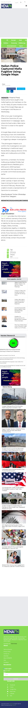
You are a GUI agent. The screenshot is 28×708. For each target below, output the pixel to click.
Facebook (12, 685)
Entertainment (9, 46)
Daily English (8, 668)
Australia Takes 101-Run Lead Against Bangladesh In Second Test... (12, 547)
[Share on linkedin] (11, 91)
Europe (13, 40)
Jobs (5, 660)
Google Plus (13, 689)
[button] (20, 2)
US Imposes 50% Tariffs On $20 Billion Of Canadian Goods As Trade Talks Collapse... (13, 489)
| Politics (5, 43)
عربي (16, 2)
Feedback (6, 662)
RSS (11, 695)
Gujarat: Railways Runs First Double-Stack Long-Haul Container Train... (12, 407)
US (5, 40)
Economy (14, 43)
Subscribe (15, 678)
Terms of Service (8, 649)
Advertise (6, 656)
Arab (20, 40)
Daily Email (12, 691)
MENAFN (5, 97)
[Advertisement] (14, 23)
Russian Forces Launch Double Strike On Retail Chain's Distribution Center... (13, 449)
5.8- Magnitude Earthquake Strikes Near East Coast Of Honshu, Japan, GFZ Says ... (13, 526)
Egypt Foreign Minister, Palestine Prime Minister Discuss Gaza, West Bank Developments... (13, 430)
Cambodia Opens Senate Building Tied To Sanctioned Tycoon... (13, 470)
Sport (20, 46)
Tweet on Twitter (21, 88)
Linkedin (12, 693)
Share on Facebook (11, 88)
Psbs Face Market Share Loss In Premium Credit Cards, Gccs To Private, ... (21, 326)
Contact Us (6, 653)
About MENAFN (8, 658)
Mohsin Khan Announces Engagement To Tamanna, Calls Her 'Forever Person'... (13, 565)
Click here (14, 643)
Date (3, 84)
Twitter (11, 687)
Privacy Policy (7, 651)
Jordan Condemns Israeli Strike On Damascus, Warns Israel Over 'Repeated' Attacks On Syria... (13, 507)
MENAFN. (11, 703)
